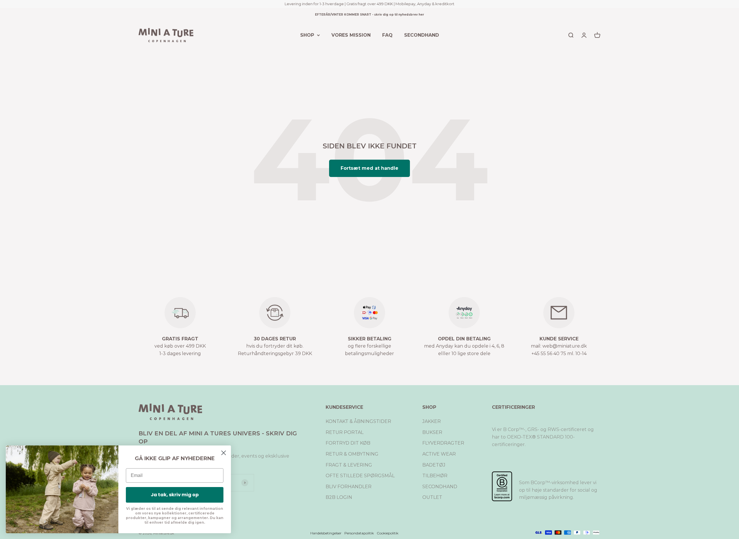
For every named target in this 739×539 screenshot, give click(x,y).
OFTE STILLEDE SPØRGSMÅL (360, 475)
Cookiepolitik (387, 533)
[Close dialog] (224, 453)
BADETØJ (433, 465)
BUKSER (432, 432)
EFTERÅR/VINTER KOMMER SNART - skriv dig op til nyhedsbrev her (369, 14)
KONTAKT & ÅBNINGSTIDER (358, 421)
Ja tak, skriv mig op (175, 494)
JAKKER (431, 421)
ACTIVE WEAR (439, 454)
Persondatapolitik (359, 533)
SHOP (307, 35)
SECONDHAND (421, 35)
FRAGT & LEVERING (349, 465)
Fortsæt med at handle (369, 168)
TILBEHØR (434, 475)
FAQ (387, 35)
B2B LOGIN (339, 497)
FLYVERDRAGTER (443, 443)
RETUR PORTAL (344, 432)
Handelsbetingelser (325, 533)
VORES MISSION (351, 35)
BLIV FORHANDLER (349, 486)
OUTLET (432, 497)
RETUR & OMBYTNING (352, 454)
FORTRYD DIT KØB (348, 443)
